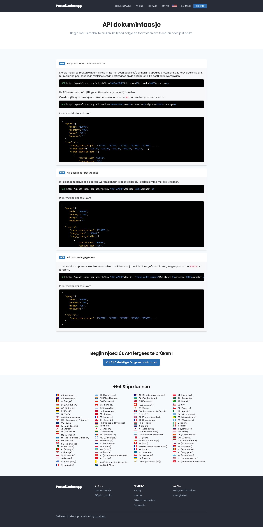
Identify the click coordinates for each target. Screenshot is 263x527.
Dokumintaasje (123, 6)
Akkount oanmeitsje (144, 500)
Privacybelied (180, 495)
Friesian (165, 5)
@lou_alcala (104, 495)
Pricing (139, 6)
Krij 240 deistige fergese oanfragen (131, 362)
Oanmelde (186, 6)
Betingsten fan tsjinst (184, 490)
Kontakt (152, 6)
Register (200, 6)
